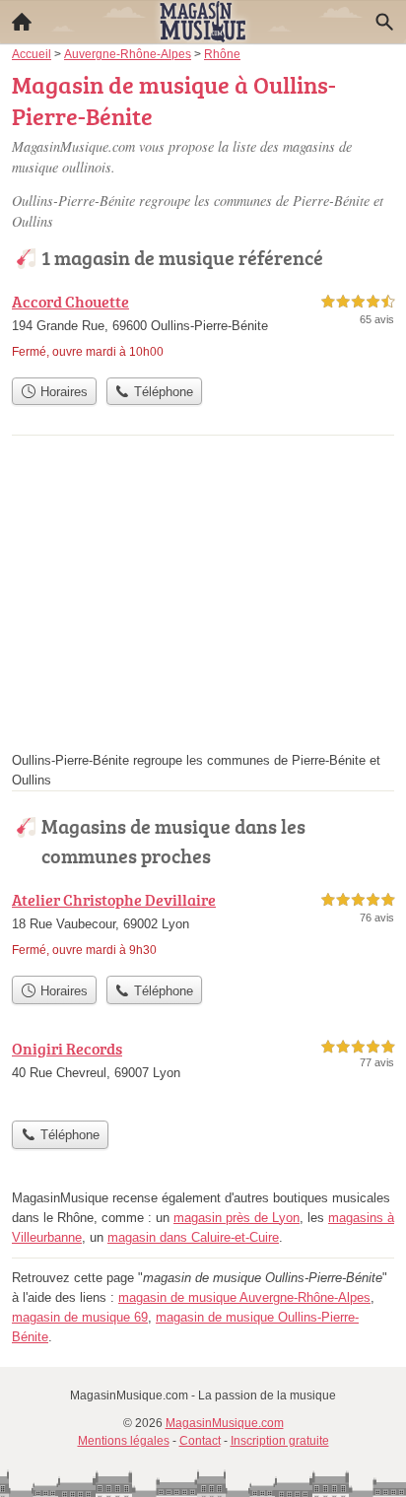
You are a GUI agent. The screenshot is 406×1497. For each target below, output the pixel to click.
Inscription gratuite (280, 1441)
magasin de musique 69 (80, 1317)
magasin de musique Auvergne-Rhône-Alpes (244, 1297)
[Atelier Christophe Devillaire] (203, 927)
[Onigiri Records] (203, 1074)
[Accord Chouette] (203, 329)
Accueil (21, 21)
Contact (200, 1441)
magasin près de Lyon (236, 1217)
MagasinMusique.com (225, 1423)
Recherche (384, 21)
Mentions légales (123, 1441)
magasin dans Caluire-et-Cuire (193, 1237)
